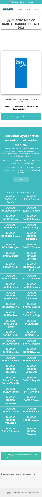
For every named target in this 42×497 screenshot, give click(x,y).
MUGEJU (23, 2)
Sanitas (29, 163)
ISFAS (30, 2)
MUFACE (15, 2)
